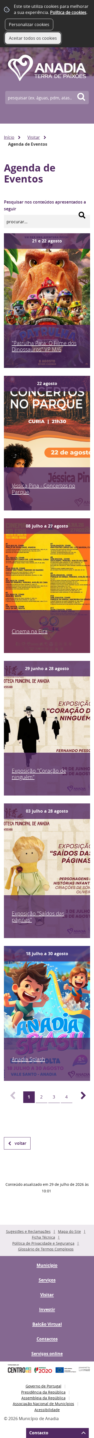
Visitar (33, 137)
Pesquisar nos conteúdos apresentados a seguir (45, 205)
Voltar (20, 1143)
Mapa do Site (69, 1231)
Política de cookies (68, 12)
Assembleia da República (43, 1397)
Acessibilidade (47, 1409)
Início (9, 137)
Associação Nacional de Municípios (43, 1403)
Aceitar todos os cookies (33, 38)
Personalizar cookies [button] (29, 24)
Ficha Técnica (43, 1237)
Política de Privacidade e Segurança (43, 1243)
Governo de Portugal (43, 1386)
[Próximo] (80, 1097)
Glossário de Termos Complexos (46, 1249)
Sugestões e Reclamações (28, 1231)
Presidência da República (43, 1392)
